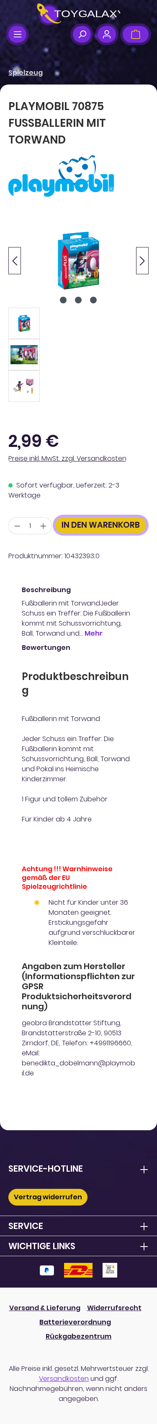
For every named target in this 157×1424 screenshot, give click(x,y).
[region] (78, 307)
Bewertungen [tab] (46, 647)
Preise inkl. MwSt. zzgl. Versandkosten (67, 458)
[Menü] (17, 34)
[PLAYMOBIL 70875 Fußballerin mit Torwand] (78, 260)
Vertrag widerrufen (48, 1197)
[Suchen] (82, 34)
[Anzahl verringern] (17, 525)
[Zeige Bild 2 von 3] (78, 300)
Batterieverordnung (75, 1322)
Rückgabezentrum (78, 1336)
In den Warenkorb (101, 525)
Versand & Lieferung (44, 1308)
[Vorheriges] (14, 260)
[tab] (76, 612)
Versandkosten (64, 1378)
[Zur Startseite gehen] (79, 14)
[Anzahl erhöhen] (43, 525)
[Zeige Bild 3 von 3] (93, 300)
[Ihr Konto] (107, 34)
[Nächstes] (142, 260)
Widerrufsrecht (114, 1308)
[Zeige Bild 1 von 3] (63, 300)
